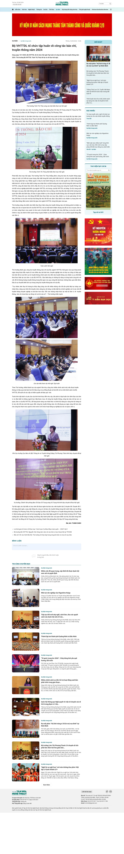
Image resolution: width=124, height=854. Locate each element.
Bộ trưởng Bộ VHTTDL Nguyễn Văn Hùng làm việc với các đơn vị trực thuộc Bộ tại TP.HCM (43, 532)
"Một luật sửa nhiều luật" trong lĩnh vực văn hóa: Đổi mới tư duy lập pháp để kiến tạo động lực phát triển (98, 145)
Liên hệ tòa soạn (87, 791)
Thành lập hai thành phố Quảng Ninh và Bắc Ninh (59, 636)
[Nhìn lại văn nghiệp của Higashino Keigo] (25, 598)
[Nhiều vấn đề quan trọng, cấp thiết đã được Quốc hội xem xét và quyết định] (25, 576)
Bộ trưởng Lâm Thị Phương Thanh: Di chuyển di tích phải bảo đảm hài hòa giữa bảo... (98, 73)
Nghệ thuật (31, 9)
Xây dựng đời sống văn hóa (69, 9)
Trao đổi (89, 118)
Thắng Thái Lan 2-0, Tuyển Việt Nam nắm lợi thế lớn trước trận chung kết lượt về (98, 91)
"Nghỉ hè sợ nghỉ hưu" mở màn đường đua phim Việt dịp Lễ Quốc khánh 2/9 (97, 82)
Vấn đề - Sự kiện (91, 149)
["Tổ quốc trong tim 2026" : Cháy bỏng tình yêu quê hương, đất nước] (25, 663)
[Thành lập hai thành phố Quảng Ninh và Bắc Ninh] (25, 641)
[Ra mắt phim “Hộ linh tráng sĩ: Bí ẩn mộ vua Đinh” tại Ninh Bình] (25, 729)
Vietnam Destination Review (100, 9)
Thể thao (51, 9)
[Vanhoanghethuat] (13, 9)
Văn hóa (24, 9)
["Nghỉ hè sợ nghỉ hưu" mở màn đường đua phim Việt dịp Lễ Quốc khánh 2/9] (25, 772)
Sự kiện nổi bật (17, 4)
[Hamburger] (111, 9)
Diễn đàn (17, 9)
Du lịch (45, 9)
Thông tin (39, 9)
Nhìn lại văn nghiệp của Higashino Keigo (55, 593)
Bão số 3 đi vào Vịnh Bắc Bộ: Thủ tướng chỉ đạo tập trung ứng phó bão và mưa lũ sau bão (43, 535)
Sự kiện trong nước (26, 41)
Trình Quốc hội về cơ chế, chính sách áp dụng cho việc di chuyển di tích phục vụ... (98, 101)
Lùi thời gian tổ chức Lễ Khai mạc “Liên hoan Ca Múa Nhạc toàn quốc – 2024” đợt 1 (41, 529)
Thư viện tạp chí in (98, 166)
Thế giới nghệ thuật (84, 9)
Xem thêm (46, 785)
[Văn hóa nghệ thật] (19, 794)
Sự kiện (58, 9)
